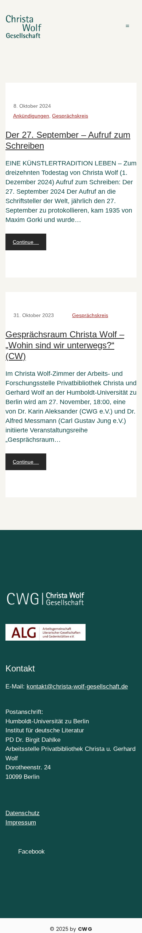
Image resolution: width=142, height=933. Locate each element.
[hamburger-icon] (128, 27)
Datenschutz (22, 813)
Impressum (20, 822)
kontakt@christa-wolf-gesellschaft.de (77, 686)
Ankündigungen (31, 116)
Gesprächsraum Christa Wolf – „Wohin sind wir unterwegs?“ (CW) (64, 345)
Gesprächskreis (70, 116)
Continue (24, 242)
